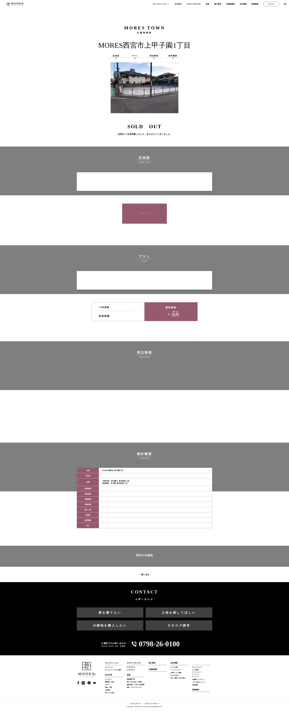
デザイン (107, 684)
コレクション (109, 667)
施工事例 (217, 4)
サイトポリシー (136, 703)
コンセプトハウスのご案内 (113, 670)
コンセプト (108, 679)
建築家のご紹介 (109, 682)
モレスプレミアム (160, 4)
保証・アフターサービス (134, 687)
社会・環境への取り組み (177, 678)
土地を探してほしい (179, 612)
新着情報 (255, 4)
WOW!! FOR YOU (194, 4)
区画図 (116, 56)
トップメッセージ (175, 670)
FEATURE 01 (131, 667)
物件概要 (173, 56)
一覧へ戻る (144, 575)
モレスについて (197, 667)
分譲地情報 (230, 4)
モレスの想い (174, 667)
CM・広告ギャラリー (198, 682)
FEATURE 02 (131, 670)
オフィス (196, 674)
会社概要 (196, 669)
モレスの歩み (174, 675)
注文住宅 (178, 4)
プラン (135, 56)
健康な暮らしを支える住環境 (135, 684)
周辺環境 (154, 56)
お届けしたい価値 (175, 672)
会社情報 (243, 4)
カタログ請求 (179, 625)
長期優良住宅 (131, 679)
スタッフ (196, 676)
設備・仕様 (108, 687)
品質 (207, 4)
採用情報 (195, 685)
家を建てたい (110, 612)
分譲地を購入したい (110, 625)
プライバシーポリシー (152, 703)
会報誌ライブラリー (198, 679)
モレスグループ (198, 672)
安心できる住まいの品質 (134, 682)
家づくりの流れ (109, 692)
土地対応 (107, 690)
